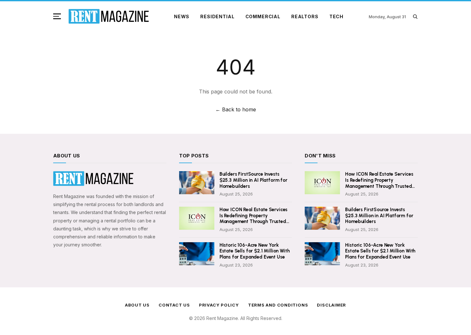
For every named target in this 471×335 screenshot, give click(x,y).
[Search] (415, 16)
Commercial (262, 16)
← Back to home (235, 109)
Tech (336, 16)
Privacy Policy (219, 304)
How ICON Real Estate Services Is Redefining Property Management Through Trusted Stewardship (253, 216)
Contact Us (174, 304)
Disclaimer (331, 304)
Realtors (304, 16)
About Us (137, 304)
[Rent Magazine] (109, 16)
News (181, 16)
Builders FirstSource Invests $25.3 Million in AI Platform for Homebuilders (253, 180)
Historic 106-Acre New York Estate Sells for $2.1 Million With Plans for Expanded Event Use (254, 251)
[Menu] (58, 16)
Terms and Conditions (278, 304)
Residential (217, 16)
